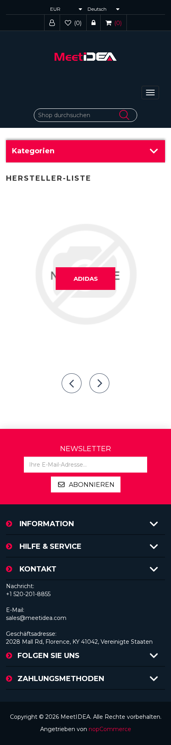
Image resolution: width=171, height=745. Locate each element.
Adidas (86, 278)
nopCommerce (110, 729)
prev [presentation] (72, 383)
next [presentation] (99, 383)
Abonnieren (92, 484)
